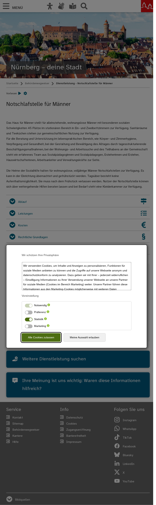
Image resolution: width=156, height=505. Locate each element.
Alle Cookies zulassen (41, 337)
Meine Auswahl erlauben (84, 337)
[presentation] (48, 305)
